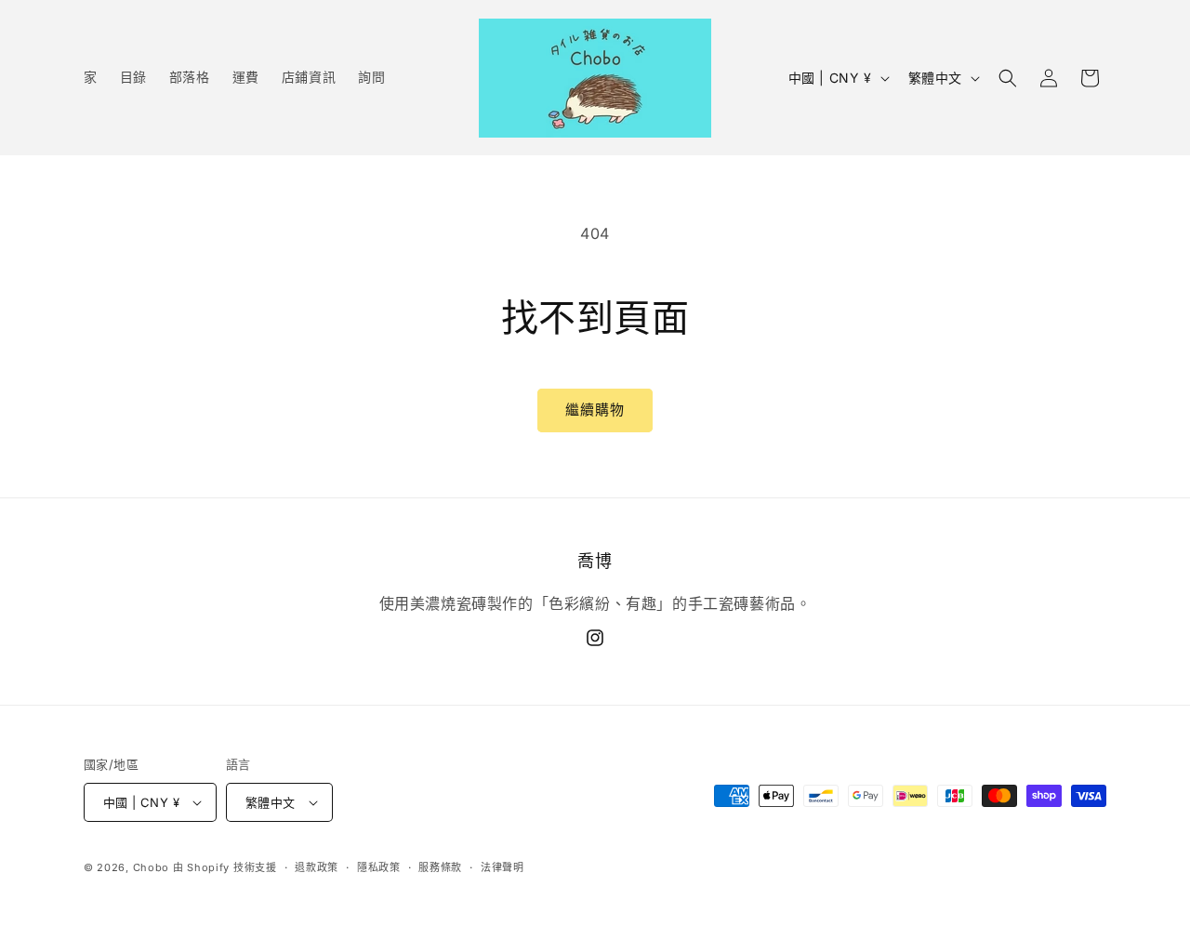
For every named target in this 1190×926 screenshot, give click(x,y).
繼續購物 (595, 409)
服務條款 (440, 867)
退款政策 (316, 867)
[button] (1007, 78)
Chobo (151, 867)
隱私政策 (379, 867)
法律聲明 (502, 867)
